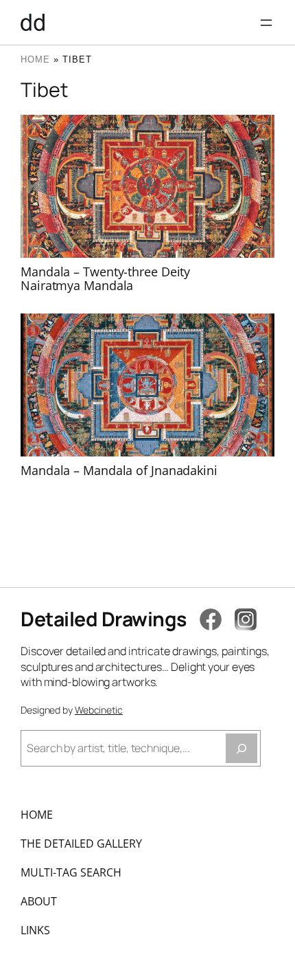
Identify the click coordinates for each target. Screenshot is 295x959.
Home (35, 59)
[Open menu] (266, 22)
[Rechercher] (241, 748)
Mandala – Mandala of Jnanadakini (119, 470)
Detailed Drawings (104, 619)
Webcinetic (99, 709)
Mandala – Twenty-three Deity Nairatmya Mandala (105, 279)
